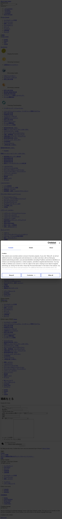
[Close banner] (59, 243)
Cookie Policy (8, 269)
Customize (30, 275)
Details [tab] (31, 247)
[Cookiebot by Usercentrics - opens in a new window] (49, 243)
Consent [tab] (10, 247)
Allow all (50, 275)
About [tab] (51, 247)
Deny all (11, 275)
